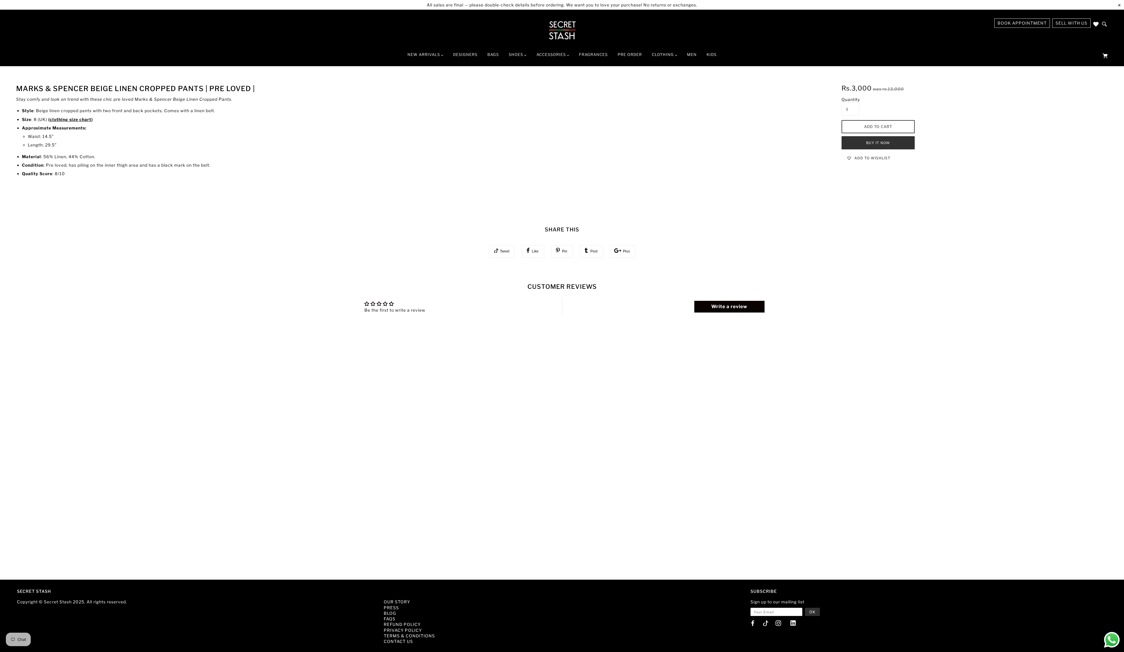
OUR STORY (397, 601)
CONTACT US (398, 641)
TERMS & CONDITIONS (409, 635)
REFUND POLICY (402, 624)
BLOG (390, 613)
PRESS (391, 607)
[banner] (562, 30)
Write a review (729, 306)
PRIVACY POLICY (403, 630)
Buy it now (878, 143)
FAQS (389, 618)
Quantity (851, 99)
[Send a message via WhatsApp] (1112, 640)
